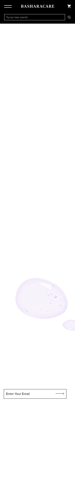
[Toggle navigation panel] (9, 6)
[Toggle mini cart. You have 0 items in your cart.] (69, 6)
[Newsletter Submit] (60, 394)
